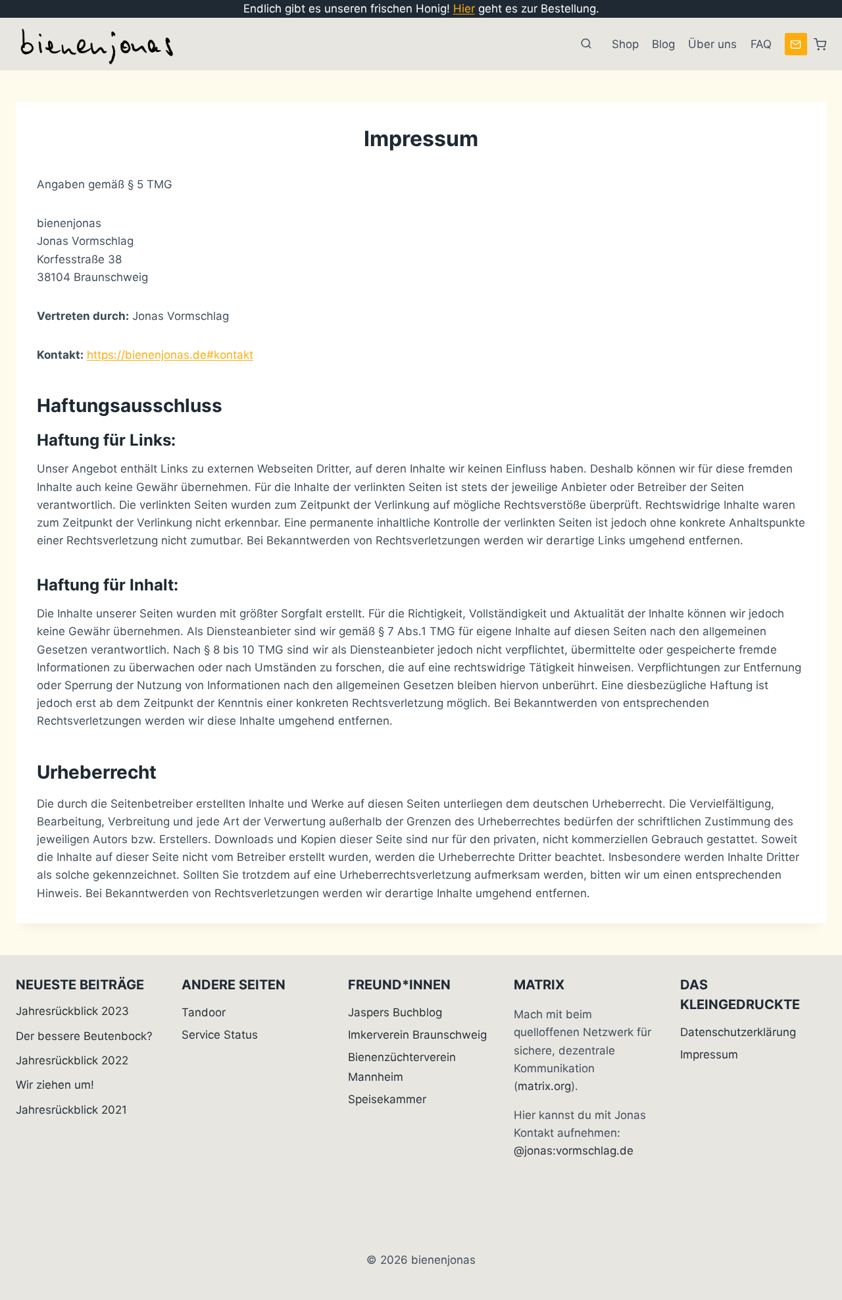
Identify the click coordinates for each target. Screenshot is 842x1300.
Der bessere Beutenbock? (84, 1036)
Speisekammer (387, 1099)
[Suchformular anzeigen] (586, 44)
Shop (625, 44)
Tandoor (204, 1012)
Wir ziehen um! (55, 1084)
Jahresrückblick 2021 (71, 1109)
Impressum (709, 1054)
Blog (663, 44)
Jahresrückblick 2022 (72, 1060)
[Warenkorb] (820, 44)
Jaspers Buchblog (395, 1012)
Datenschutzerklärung (738, 1032)
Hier (464, 8)
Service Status (220, 1034)
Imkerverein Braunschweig (417, 1034)
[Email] (796, 44)
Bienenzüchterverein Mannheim (402, 1067)
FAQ (761, 44)
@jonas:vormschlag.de (573, 1150)
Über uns (712, 44)
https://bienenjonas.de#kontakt (170, 354)
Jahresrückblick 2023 (72, 1011)
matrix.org (544, 1086)
